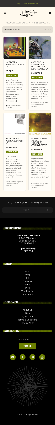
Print (27, 288)
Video (27, 284)
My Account (27, 316)
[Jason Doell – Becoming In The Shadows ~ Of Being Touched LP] (40, 47)
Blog (27, 313)
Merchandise (27, 291)
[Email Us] (13, 357)
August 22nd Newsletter (27, 3)
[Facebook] (23, 357)
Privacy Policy (27, 323)
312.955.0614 (27, 243)
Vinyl (40, 73)
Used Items (27, 294)
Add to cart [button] (12, 76)
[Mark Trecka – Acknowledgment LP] (15, 124)
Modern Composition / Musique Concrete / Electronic (39, 105)
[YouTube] (42, 357)
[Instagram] (32, 357)
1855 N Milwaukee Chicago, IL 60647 (27, 239)
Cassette (27, 281)
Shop (27, 271)
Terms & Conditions (27, 319)
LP (12, 71)
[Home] (27, 12)
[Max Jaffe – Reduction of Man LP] (15, 47)
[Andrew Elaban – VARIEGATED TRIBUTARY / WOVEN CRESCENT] (40, 124)
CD (27, 278)
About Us (27, 310)
